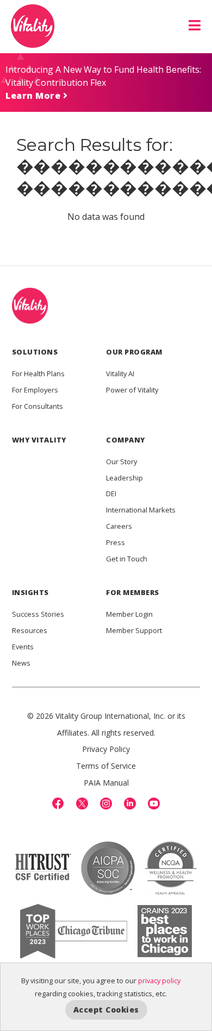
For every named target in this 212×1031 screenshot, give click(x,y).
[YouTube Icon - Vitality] (154, 803)
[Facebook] (58, 803)
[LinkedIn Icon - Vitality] (130, 803)
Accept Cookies (106, 1009)
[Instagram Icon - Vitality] (106, 803)
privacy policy (159, 980)
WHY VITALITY (39, 440)
